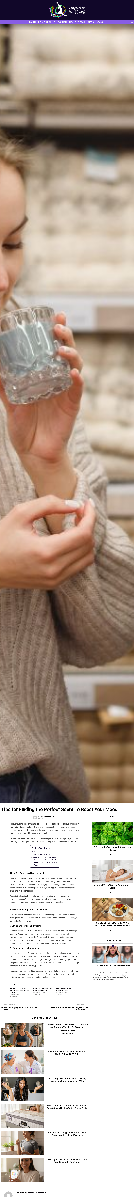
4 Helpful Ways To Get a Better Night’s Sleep (112, 886)
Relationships (46, 22)
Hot (3, 1025)
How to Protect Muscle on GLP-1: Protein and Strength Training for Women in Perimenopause (67, 1027)
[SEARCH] (132, 22)
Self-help (52, 1018)
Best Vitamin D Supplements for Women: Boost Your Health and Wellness (68, 1133)
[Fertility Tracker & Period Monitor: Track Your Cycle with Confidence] (22, 1170)
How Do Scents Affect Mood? (43, 854)
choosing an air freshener (56, 956)
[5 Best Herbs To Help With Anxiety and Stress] (112, 833)
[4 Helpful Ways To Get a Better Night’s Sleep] (112, 871)
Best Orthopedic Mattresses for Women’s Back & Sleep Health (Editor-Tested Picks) (67, 1106)
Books (100, 22)
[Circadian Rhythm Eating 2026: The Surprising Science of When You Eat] (112, 909)
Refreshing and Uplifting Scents (45, 862)
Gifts (91, 22)
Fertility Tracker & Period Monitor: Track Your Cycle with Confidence (67, 1160)
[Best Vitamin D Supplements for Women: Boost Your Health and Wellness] (22, 1143)
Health (32, 22)
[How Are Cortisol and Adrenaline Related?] (112, 954)
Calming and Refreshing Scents (45, 860)
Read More (112, 854)
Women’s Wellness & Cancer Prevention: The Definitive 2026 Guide (67, 1052)
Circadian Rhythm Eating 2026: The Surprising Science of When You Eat (112, 924)
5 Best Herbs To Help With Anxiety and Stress (113, 848)
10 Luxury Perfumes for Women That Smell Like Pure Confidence (19, 990)
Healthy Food (77, 22)
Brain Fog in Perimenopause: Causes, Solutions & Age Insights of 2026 (67, 1079)
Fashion (62, 22)
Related (36, 865)
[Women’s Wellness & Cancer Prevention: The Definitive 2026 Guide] (22, 1062)
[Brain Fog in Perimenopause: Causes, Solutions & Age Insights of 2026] (22, 1089)
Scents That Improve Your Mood (43, 857)
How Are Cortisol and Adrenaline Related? (113, 965)
